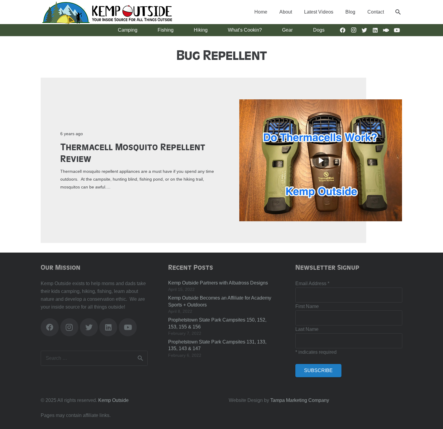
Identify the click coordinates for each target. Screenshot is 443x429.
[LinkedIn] (375, 30)
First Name (307, 306)
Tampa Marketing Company (299, 400)
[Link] (107, 12)
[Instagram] (353, 30)
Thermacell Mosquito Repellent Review (132, 152)
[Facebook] (342, 30)
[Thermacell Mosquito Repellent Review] (320, 103)
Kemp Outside (113, 400)
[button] (398, 12)
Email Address (312, 283)
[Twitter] (364, 30)
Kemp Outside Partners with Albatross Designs (218, 282)
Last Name (307, 329)
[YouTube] (396, 30)
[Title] (386, 30)
